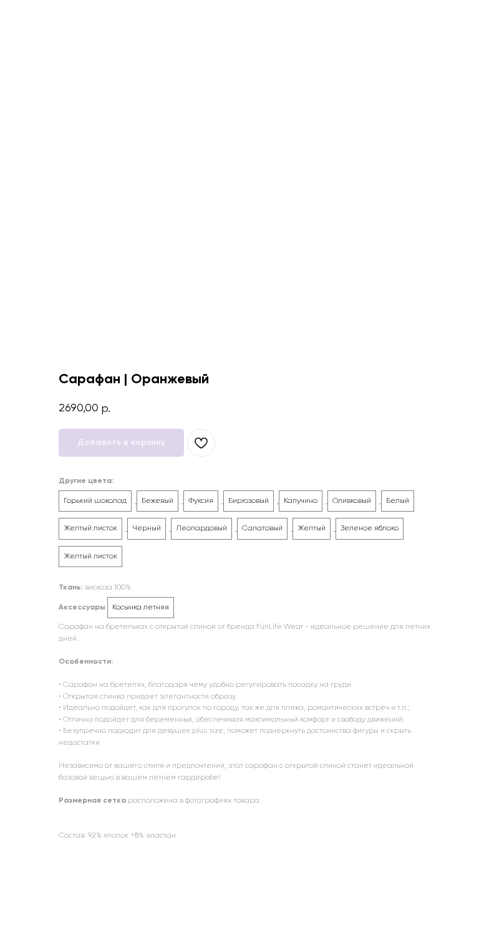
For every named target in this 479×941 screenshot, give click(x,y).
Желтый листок (90, 528)
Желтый (312, 528)
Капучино (300, 501)
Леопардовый (201, 528)
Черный (146, 528)
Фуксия (200, 501)
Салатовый (262, 528)
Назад (33, 18)
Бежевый (157, 501)
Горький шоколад (95, 501)
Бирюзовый (248, 501)
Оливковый (351, 501)
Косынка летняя (140, 607)
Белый (397, 501)
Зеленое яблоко (370, 528)
